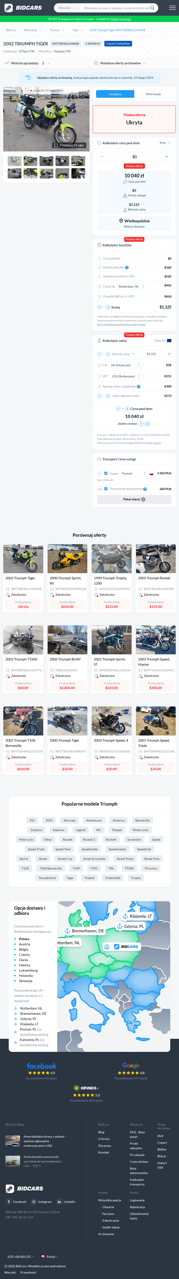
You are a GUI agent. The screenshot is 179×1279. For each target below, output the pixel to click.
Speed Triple (36, 849)
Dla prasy (104, 1145)
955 (32, 820)
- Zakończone (108, 1220)
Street (43, 859)
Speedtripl (144, 849)
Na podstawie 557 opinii (131, 1078)
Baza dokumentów (139, 1170)
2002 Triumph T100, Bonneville (20, 743)
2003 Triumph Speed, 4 (111, 740)
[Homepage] (23, 8)
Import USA (162, 1165)
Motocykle (30, 30)
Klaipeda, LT (29, 1024)
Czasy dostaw (139, 1161)
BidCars (11, 30)
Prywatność (28, 1272)
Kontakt (103, 1152)
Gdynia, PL (28, 1019)
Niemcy (24, 965)
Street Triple (125, 859)
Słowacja (25, 981)
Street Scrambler (94, 859)
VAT (105, 376)
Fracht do (109, 286)
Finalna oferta (134, 166)
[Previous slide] (10, 119)
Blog (101, 1132)
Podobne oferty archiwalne (120, 63)
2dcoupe (69, 820)
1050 (49, 820)
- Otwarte (106, 1207)
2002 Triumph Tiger (20, 578)
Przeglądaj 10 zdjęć (72, 145)
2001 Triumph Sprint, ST (110, 661)
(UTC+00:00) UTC (20, 1256)
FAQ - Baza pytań (137, 1134)
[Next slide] (82, 119)
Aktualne (64, 8)
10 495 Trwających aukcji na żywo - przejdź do (89, 19)
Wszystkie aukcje (109, 1200)
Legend (80, 830)
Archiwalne (106, 1234)
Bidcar (161, 1156)
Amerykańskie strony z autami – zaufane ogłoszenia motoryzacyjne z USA (45, 1141)
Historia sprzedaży (27, 63)
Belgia (23, 949)
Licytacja (115, 94)
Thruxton (151, 868)
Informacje (153, 94)
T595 (94, 868)
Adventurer (94, 820)
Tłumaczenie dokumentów (126, 488)
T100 (25, 868)
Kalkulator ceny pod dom (121, 143)
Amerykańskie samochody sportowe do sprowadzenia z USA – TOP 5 (43, 1161)
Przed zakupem (136, 1146)
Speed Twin (63, 849)
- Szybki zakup (109, 1227)
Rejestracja (137, 1207)
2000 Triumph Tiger (64, 740)
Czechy (24, 954)
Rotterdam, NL (31, 1008)
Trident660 (112, 878)
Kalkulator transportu (137, 1182)
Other (48, 839)
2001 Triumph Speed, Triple (154, 743)
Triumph (55, 30)
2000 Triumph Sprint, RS (65, 580)
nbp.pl (157, 442)
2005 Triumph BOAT (65, 659)
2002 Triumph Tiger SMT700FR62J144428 (117, 30)
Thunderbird (47, 878)
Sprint (24, 859)
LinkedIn (69, 1202)
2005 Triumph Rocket (154, 578)
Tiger (75, 30)
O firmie (103, 1139)
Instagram (45, 1202)
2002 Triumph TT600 (21, 659)
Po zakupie (137, 1155)
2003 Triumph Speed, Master (154, 661)
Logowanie (137, 1200)
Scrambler (134, 839)
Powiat (114, 473)
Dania (23, 960)
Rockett (111, 839)
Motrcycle (26, 839)
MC (98, 830)
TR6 (111, 868)
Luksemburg (28, 970)
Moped (117, 830)
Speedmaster (117, 849)
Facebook (19, 1202)
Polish (51, 1256)
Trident (89, 878)
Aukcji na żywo (121, 19)
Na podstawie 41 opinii (41, 1078)
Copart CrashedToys (118, 43)
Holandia (26, 975)
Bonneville (142, 820)
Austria (24, 944)
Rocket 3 (89, 839)
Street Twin (152, 859)
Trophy (136, 878)
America (118, 820)
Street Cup (65, 859)
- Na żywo (106, 1214)
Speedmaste (90, 849)
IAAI (160, 1136)
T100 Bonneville (51, 868)
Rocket (67, 839)
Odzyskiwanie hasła (139, 1216)
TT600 (129, 868)
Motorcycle (140, 830)
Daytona (36, 830)
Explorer (59, 830)
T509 (76, 868)
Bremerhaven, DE (33, 1013)
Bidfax (161, 1149)
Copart (162, 1142)
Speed (156, 839)
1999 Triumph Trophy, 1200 (110, 580)
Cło (105, 365)
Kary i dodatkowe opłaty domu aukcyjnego (121, 324)
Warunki (10, 1272)
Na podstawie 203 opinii (86, 1100)
